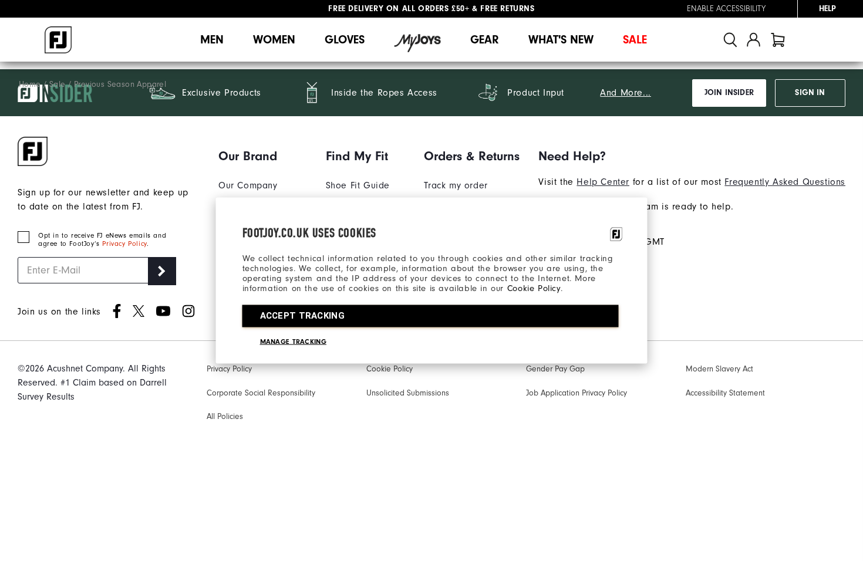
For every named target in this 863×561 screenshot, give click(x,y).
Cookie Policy (534, 288)
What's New (561, 39)
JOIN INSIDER (729, 92)
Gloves (345, 39)
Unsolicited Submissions (407, 393)
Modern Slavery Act (719, 369)
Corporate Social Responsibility (261, 393)
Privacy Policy (124, 243)
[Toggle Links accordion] (262, 156)
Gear (484, 39)
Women (274, 39)
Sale (635, 39)
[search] (730, 40)
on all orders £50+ (398, 8)
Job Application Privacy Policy (576, 393)
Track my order (455, 185)
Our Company (248, 185)
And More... (625, 92)
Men (212, 39)
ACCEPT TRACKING (302, 315)
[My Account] (753, 40)
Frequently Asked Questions (784, 182)
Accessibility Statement (725, 393)
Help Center (603, 182)
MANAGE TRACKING (293, 341)
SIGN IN (810, 92)
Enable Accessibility (726, 8)
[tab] (778, 40)
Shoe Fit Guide (358, 185)
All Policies (225, 416)
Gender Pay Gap (555, 369)
